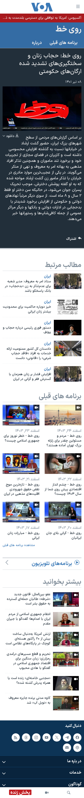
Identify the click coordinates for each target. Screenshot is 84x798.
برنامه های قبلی (64, 43)
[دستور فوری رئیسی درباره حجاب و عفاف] (67, 327)
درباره (37, 43)
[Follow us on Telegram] (67, 737)
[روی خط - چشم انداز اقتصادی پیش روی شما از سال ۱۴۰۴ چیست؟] (63, 463)
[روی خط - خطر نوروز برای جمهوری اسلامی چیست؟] (21, 415)
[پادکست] (77, 747)
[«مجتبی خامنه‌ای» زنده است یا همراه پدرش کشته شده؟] (66, 683)
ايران (47, 276)
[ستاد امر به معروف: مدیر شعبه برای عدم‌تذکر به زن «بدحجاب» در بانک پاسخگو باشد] (67, 281)
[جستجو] (68, 792)
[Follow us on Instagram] (36, 737)
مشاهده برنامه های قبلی (19, 545)
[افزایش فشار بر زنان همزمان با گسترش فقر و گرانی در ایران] (67, 374)
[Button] (74, 240)
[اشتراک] (67, 747)
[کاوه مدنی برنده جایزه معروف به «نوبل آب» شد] (66, 703)
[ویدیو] (46, 792)
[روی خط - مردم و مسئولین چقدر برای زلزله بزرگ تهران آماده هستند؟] (63, 415)
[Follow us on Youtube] (46, 737)
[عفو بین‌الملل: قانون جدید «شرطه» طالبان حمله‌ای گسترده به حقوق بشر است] (66, 599)
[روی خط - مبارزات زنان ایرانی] (21, 512)
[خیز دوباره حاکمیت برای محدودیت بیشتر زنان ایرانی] (67, 306)
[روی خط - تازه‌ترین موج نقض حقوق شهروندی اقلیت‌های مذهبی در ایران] (21, 463)
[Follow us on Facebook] (77, 737)
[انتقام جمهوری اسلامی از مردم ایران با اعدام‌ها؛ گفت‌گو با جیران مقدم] (66, 619)
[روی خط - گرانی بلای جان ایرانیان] (63, 512)
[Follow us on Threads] (26, 737)
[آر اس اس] (16, 737)
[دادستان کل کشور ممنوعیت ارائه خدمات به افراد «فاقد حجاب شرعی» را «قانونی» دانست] (67, 348)
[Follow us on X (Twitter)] (57, 737)
